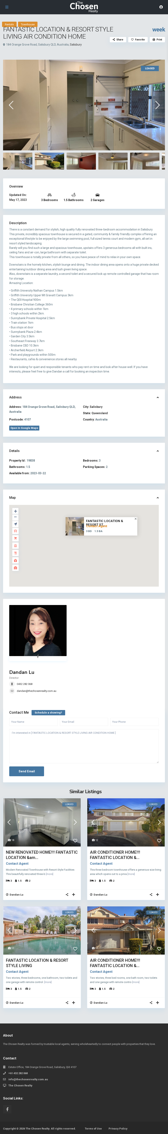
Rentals (9, 24)
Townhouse (28, 24)
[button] (93, 547)
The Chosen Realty (20, 1085)
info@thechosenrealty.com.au (28, 1079)
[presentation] (10, 105)
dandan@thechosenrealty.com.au (36, 690)
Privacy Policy (118, 1128)
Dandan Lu (21, 672)
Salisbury (76, 44)
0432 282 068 (24, 684)
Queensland (100, 413)
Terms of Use (93, 1128)
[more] (49, 874)
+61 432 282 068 (18, 1073)
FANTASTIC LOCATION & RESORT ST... (104, 523)
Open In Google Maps (24, 427)
